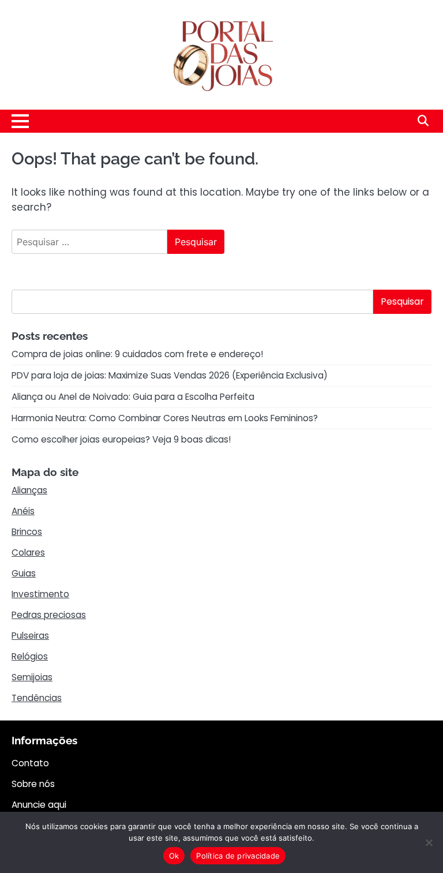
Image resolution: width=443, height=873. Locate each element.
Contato (30, 763)
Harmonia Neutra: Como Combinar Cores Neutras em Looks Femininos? (165, 418)
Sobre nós (33, 784)
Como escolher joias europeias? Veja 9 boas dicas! (121, 439)
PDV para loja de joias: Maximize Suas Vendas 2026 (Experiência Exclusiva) (170, 375)
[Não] (428, 842)
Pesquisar (402, 301)
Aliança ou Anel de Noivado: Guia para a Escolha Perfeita (133, 397)
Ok (174, 855)
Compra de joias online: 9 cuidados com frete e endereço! (137, 354)
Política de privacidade (238, 855)
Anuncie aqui (39, 805)
